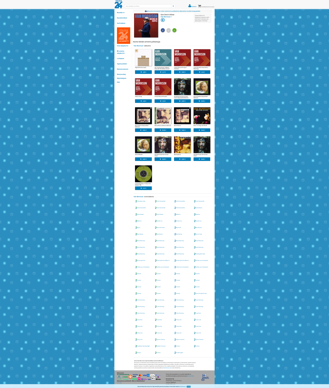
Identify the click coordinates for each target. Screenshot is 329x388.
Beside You (159, 221)
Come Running (141, 300)
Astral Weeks (199, 207)
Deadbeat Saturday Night (143, 346)
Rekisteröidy (121, 74)
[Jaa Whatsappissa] (174, 30)
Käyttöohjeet (121, 78)
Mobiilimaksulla (167, 368)
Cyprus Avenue (199, 339)
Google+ (118, 85)
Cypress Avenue (161, 339)
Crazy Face (198, 313)
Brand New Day (141, 240)
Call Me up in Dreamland (202, 260)
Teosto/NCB (191, 376)
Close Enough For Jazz (201, 293)
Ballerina (178, 214)
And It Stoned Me (161, 201)
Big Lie (138, 227)
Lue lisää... (119, 382)
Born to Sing (199, 234)
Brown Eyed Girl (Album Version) (165, 260)
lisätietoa (183, 386)
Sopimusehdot (122, 64)
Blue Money (199, 227)
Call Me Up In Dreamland (182, 267)
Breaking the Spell (200, 254)
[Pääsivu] (118, 4)
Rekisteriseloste (122, 69)
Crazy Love (178, 319)
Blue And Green (161, 227)
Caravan (139, 273)
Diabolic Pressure (161, 346)
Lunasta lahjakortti (121, 52)
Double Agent (179, 352)
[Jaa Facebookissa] (163, 30)
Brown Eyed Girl (141, 260)
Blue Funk (178, 227)
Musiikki (120, 13)
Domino (178, 346)
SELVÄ (188, 386)
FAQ (118, 82)
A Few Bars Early (141, 201)
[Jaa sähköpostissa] (168, 30)
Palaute (121, 58)
